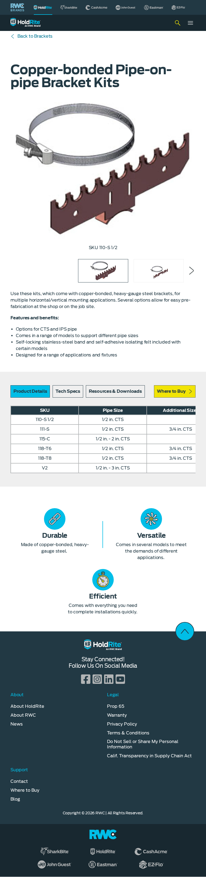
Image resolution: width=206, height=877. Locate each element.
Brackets (35, 36)
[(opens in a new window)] (69, 7)
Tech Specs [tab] (68, 391)
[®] (43, 7)
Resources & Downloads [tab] (115, 391)
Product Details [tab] (30, 391)
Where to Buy (171, 391)
